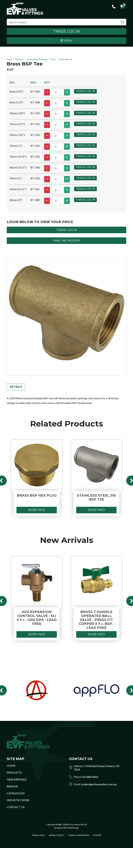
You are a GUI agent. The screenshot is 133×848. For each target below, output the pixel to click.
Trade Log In (66, 31)
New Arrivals (16, 779)
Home (9, 59)
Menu (68, 40)
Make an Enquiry (66, 240)
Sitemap (97, 835)
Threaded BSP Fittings (37, 59)
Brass (53, 59)
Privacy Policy (56, 835)
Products (19, 59)
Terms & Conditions (78, 835)
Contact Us (16, 807)
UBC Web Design (71, 828)
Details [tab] (16, 386)
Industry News (18, 800)
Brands (12, 786)
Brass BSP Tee (65, 59)
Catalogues (16, 793)
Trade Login (38, 835)
